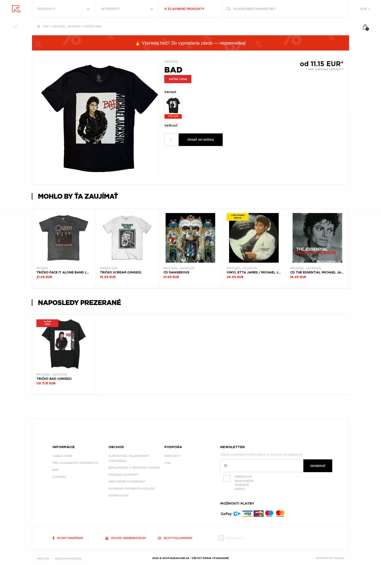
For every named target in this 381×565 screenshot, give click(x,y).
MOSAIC (339, 558)
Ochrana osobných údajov (131, 488)
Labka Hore (62, 456)
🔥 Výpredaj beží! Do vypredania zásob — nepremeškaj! (190, 42)
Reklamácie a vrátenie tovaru (134, 467)
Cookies (59, 477)
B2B (55, 469)
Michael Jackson (66, 26)
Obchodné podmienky (126, 481)
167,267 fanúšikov (69, 538)
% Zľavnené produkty (184, 9)
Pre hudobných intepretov (75, 463)
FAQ (167, 463)
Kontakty (172, 456)
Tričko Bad (92, 26)
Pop (46, 26)
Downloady (118, 495)
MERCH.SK (43, 558)
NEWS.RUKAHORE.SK (68, 558)
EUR (364, 9)
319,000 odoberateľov (128, 538)
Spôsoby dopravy (123, 474)
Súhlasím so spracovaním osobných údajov (244, 482)
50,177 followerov (177, 538)
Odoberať (318, 466)
